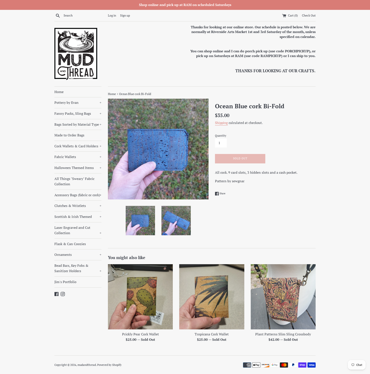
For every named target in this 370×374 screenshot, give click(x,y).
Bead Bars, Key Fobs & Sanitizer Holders (77, 268)
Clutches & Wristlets (77, 205)
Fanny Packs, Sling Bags (77, 113)
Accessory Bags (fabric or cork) (77, 195)
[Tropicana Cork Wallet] (211, 296)
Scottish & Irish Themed (77, 216)
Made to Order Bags (69, 135)
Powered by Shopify (109, 365)
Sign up (125, 15)
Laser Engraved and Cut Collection (77, 230)
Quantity (220, 135)
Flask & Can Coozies (70, 243)
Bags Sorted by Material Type (77, 124)
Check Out (309, 15)
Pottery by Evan (77, 102)
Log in (112, 15)
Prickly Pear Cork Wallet (140, 334)
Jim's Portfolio (65, 281)
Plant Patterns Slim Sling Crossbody (283, 334)
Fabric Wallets (77, 156)
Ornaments (77, 254)
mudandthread (87, 365)
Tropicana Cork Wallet (212, 334)
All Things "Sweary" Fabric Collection (74, 181)
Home (59, 91)
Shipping (221, 123)
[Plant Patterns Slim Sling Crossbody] (283, 296)
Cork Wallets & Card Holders (77, 146)
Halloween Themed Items (77, 167)
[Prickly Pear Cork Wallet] (140, 296)
